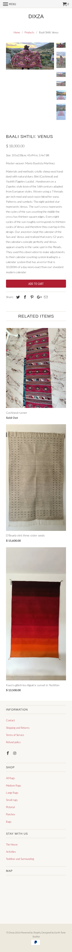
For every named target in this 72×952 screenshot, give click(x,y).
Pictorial (10, 807)
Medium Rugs (13, 785)
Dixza (36, 16)
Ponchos (10, 814)
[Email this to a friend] (45, 297)
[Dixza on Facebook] (8, 753)
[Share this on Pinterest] (31, 297)
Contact (10, 720)
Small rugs (12, 799)
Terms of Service (15, 735)
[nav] (9, 4)
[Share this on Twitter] (17, 297)
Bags (9, 821)
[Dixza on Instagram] (15, 753)
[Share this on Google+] (38, 297)
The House (12, 844)
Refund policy (13, 742)
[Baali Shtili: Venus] (30, 56)
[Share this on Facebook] (24, 297)
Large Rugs (12, 792)
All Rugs (10, 778)
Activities (11, 851)
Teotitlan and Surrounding (20, 858)
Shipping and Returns (18, 727)
